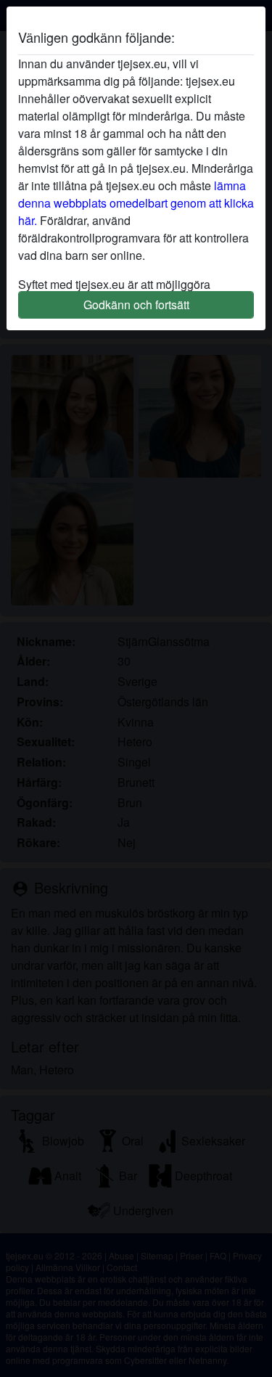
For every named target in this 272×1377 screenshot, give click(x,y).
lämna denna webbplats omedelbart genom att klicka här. (136, 203)
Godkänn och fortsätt (136, 304)
